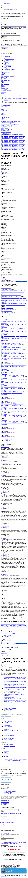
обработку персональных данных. (18, 27)
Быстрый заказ (4, 281)
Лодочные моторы (8, 723)
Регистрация (7, 3)
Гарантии (7, 68)
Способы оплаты (8, 755)
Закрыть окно (4, 47)
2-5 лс (5, 316)
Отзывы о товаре (8, 439)
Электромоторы (8, 726)
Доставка (6, 756)
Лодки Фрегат (20, 624)
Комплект (3, 129)
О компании (7, 440)
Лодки (6, 62)
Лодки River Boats (21, 625)
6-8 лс (5, 317)
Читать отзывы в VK (6, 288)
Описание (3, 126)
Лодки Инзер (13, 626)
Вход (5, 1)
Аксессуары (8, 65)
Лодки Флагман (12, 625)
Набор (2, 128)
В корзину (24, 281)
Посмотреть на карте (6, 716)
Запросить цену (5, 363)
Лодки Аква (20, 626)
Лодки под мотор (8, 635)
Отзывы (3, 130)
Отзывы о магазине (9, 737)
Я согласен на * (14, 842)
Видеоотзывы (7, 441)
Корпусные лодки (8, 727)
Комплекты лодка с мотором (11, 730)
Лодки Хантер (13, 624)
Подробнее (11, 363)
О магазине (8, 66)
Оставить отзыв (5, 447)
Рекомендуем (4, 125)
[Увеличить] (13, 134)
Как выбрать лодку (10, 69)
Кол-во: (3, 810)
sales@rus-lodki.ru (6, 782)
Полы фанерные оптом (9, 746)
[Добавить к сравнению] (11, 281)
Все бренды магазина (9, 738)
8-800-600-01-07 (5, 9)
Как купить (6, 753)
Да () (2, 460)
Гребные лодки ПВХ (9, 722)
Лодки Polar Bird (5, 626)
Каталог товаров (6, 56)
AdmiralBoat (4, 172)
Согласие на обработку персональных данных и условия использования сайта (15, 759)
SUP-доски (6, 729)
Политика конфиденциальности (12, 761)
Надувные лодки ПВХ (9, 633)
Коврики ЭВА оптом (9, 744)
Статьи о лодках (8, 739)
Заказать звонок (13, 9)
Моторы (7, 63)
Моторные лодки (9, 59)
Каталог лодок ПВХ (9, 735)
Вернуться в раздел (5, 121)
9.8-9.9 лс (6, 319)
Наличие (3, 132)
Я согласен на (14, 27)
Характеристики (5, 124)
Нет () (5, 460)
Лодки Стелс (4, 625)
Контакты (6, 757)
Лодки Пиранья (5, 624)
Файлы (2, 133)
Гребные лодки (9, 60)
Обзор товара (4, 122)
